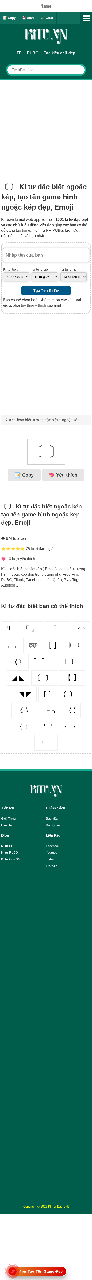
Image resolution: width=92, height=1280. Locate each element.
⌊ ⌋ (52, 645)
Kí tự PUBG (9, 852)
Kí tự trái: (10, 269)
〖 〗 (76, 645)
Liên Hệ (6, 825)
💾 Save (28, 18)
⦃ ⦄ (70, 726)
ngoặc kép (70, 420)
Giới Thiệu (8, 818)
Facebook (52, 846)
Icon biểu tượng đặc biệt (37, 420)
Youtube (51, 852)
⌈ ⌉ (47, 694)
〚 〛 (41, 661)
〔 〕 (69, 661)
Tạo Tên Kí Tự (46, 291)
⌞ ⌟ (12, 645)
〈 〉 (24, 726)
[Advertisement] (46, 129)
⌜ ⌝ (48, 726)
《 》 (24, 710)
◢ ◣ (18, 678)
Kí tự (9, 420)
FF (19, 53)
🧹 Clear (47, 18)
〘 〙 (44, 678)
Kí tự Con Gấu (11, 859)
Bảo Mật (52, 818)
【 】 (72, 678)
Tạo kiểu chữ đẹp (59, 53)
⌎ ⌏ (46, 743)
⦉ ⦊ (72, 710)
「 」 (58, 629)
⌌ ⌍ (50, 710)
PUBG (32, 53)
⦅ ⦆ (18, 661)
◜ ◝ (81, 629)
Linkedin (51, 866)
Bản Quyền (53, 825)
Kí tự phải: (69, 269)
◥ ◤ (25, 694)
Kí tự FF (7, 846)
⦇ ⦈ (68, 694)
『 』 (30, 629)
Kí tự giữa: (40, 269)
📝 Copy (9, 18)
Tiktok (50, 859)
